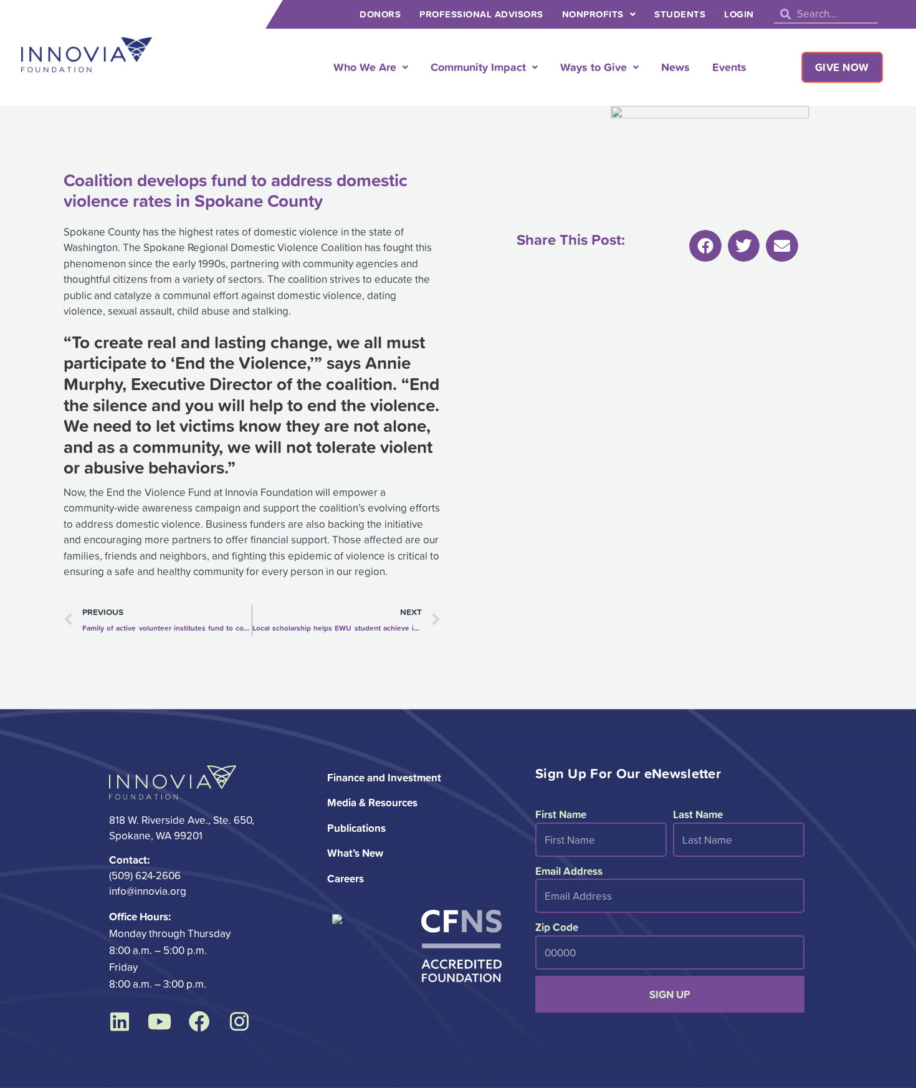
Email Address (569, 871)
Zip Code (556, 927)
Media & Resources (372, 802)
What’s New (355, 853)
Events (729, 67)
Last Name (698, 814)
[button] (705, 246)
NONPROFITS (593, 14)
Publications (356, 828)
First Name (560, 814)
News (675, 67)
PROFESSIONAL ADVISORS (481, 14)
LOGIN (739, 14)
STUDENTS (679, 14)
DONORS (380, 14)
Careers (345, 878)
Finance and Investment (384, 777)
